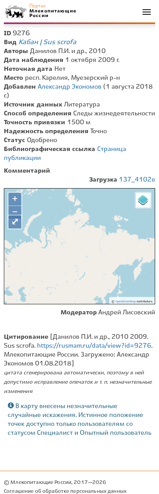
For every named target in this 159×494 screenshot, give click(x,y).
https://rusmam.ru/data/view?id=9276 (94, 346)
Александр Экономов (69, 87)
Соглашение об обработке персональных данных (65, 491)
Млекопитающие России (52, 13)
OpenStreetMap (125, 301)
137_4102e (137, 180)
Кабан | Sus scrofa (47, 42)
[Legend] (143, 200)
